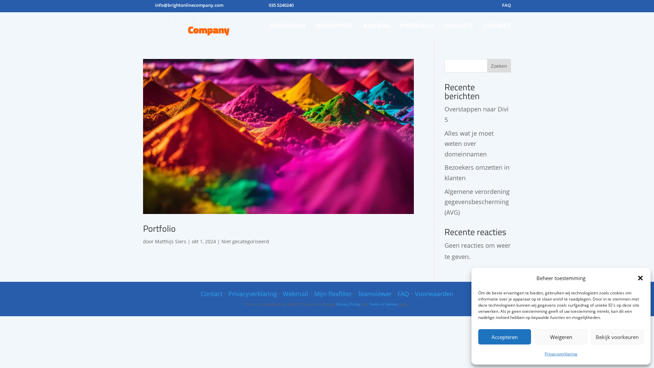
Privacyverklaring (561, 354)
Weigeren (561, 337)
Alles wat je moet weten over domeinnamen (469, 143)
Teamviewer (375, 294)
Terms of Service (383, 304)
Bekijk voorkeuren (617, 337)
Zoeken (499, 66)
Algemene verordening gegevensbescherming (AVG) (477, 201)
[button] (640, 278)
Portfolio (159, 228)
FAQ (403, 294)
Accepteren (505, 337)
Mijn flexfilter (333, 294)
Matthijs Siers (170, 241)
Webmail (295, 294)
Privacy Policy (348, 304)
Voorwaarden (434, 294)
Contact (211, 294)
